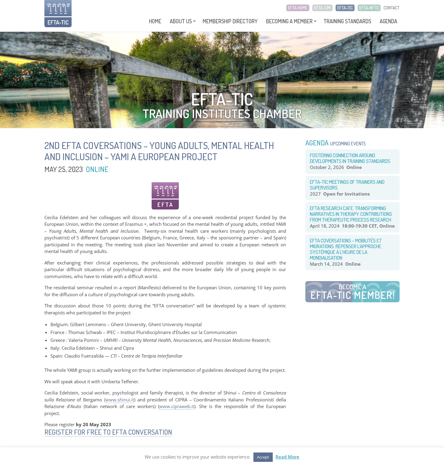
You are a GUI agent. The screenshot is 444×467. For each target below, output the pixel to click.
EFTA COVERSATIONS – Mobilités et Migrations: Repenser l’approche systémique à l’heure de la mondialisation (346, 249)
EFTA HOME (297, 8)
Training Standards (347, 21)
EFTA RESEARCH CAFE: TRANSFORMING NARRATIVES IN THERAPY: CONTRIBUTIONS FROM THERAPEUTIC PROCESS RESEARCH (351, 214)
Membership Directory (230, 21)
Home (155, 21)
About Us (181, 21)
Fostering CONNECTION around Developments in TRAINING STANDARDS (350, 158)
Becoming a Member (289, 21)
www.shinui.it (119, 400)
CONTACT (392, 8)
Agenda (388, 21)
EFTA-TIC (345, 8)
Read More (287, 457)
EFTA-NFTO (369, 8)
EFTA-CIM (322, 8)
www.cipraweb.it (176, 406)
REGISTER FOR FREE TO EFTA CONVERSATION (108, 431)
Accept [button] (263, 457)
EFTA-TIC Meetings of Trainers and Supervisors (347, 185)
